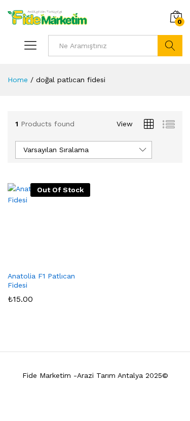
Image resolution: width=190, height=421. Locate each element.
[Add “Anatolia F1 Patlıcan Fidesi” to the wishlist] (60, 259)
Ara (170, 45)
